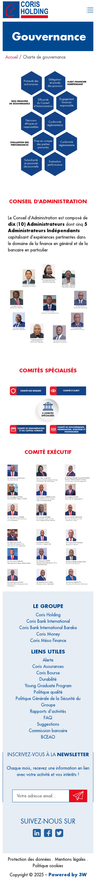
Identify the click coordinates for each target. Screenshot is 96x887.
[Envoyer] (78, 796)
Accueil (11, 57)
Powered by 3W (68, 874)
